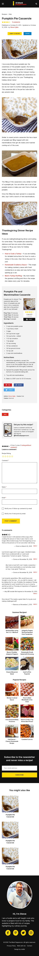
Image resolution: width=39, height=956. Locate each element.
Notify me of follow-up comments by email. (18, 508)
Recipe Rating (6, 453)
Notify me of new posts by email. (15, 513)
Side (10, 14)
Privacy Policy (11, 946)
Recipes (4, 14)
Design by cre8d (19, 949)
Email (4, 497)
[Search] (36, 4)
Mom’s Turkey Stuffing (13, 276)
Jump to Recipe (14, 33)
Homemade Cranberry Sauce (16, 265)
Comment (5, 460)
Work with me (21, 946)
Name (4, 487)
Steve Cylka (14, 27)
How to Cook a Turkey (13, 254)
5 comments (16, 22)
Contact (29, 946)
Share (27, 33)
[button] (26, 312)
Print (30, 319)
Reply (35, 546)
